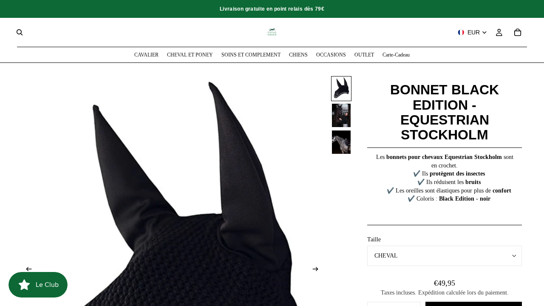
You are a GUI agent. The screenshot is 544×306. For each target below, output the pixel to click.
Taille (374, 239)
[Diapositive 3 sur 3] (341, 142)
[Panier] (517, 32)
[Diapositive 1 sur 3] (341, 88)
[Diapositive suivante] (318, 270)
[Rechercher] (19, 32)
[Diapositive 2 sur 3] (341, 115)
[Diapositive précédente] (26, 270)
